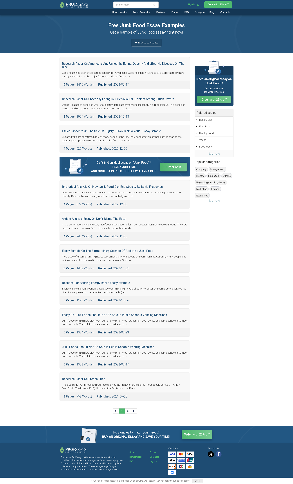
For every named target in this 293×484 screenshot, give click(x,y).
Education (213, 176)
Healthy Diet (205, 119)
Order (132, 452)
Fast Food (204, 126)
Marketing (201, 189)
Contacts (225, 12)
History (200, 176)
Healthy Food (206, 133)
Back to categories (148, 42)
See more (214, 153)
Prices (174, 12)
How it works (136, 457)
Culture (227, 176)
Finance (215, 189)
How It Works (119, 12)
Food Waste (206, 146)
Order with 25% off (218, 4)
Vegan (202, 140)
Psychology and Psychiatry (210, 182)
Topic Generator (141, 12)
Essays (199, 12)
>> (134, 411)
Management (217, 169)
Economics (202, 195)
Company (201, 169)
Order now (173, 167)
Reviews (160, 12)
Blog (211, 12)
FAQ (186, 12)
